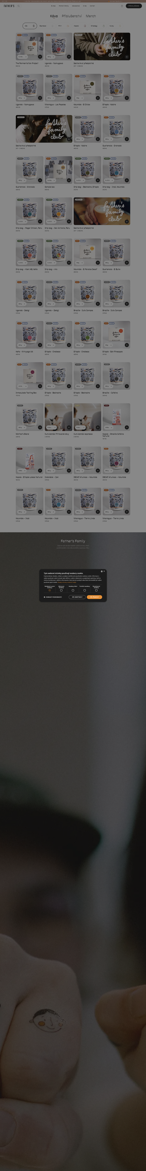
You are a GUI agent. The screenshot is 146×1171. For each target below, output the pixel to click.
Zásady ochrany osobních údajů (67, 582)
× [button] (104, 571)
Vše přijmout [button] (94, 597)
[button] (53, 597)
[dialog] (73, 585)
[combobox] (102, 571)
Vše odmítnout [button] (77, 597)
